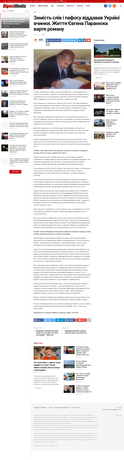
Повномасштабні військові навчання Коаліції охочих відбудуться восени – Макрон (19, 102)
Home (35, 12)
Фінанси (80, 6)
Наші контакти (50, 1)
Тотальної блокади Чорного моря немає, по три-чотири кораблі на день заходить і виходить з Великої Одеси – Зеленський (18, 149)
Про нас (5, 1)
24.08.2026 (79, 357)
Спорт (88, 6)
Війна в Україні (43, 6)
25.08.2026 (37, 372)
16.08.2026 (109, 91)
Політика (60, 6)
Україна (32, 6)
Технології (70, 6)
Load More (15, 171)
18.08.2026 (97, 64)
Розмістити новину (27, 1)
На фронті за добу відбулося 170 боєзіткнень (112, 134)
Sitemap (57, 1)
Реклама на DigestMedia (39, 1)
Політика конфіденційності (15, 1)
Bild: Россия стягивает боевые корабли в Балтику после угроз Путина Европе (113, 99)
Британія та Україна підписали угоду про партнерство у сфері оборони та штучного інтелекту (19, 124)
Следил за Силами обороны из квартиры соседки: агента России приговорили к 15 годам (19, 92)
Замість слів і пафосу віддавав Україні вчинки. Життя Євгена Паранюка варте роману (14, 22)
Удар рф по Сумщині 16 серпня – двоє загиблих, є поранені (113, 111)
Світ (52, 6)
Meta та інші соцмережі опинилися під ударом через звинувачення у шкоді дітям (18, 82)
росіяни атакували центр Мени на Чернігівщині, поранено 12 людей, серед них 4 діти (19, 45)
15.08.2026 (109, 138)
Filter (26, 11)
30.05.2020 (36, 35)
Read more (38, 388)
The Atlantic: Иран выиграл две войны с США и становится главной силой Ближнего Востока (83, 350)
